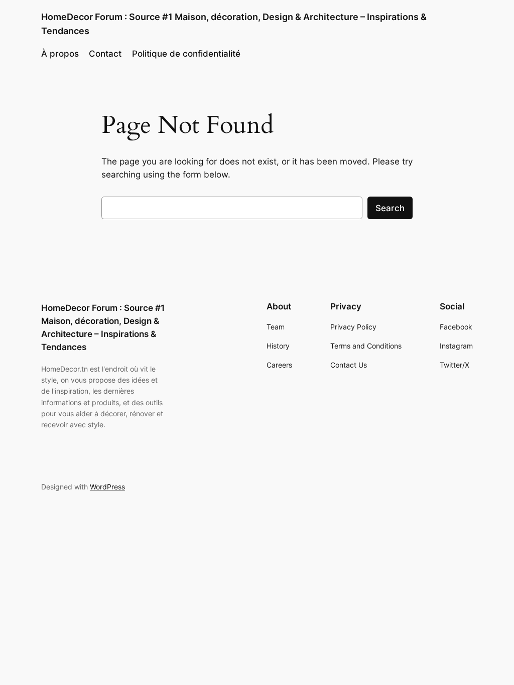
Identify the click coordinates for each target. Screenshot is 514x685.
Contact (105, 54)
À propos (60, 54)
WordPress (107, 486)
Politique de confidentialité (186, 54)
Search (390, 208)
